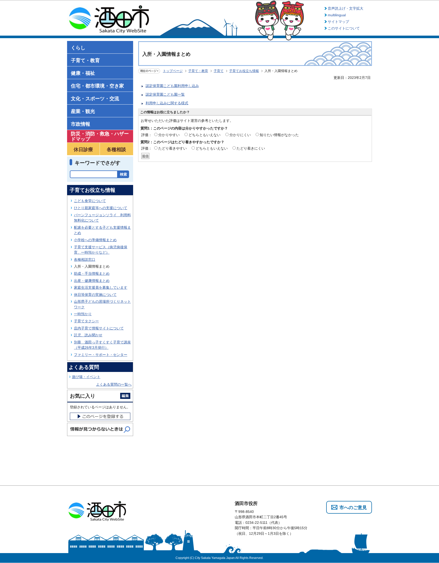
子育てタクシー (86, 321)
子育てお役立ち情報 (244, 71)
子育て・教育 (198, 71)
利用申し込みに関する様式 (167, 103)
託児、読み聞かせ (88, 335)
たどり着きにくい (251, 148)
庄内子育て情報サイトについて (99, 328)
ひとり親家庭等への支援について (100, 208)
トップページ (173, 71)
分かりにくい (240, 135)
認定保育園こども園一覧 (165, 94)
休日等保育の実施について (95, 295)
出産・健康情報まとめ (91, 281)
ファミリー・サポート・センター (100, 355)
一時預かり (83, 314)
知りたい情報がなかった (279, 135)
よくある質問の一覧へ (114, 384)
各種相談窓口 (84, 259)
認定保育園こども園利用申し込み (172, 86)
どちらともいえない (205, 135)
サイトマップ (338, 22)
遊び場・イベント (86, 377)
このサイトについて (344, 28)
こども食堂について (90, 201)
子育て (219, 71)
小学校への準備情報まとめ (95, 240)
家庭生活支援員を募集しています (100, 287)
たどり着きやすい (172, 148)
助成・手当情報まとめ (91, 273)
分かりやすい (169, 135)
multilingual (337, 15)
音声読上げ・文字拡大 (345, 8)
